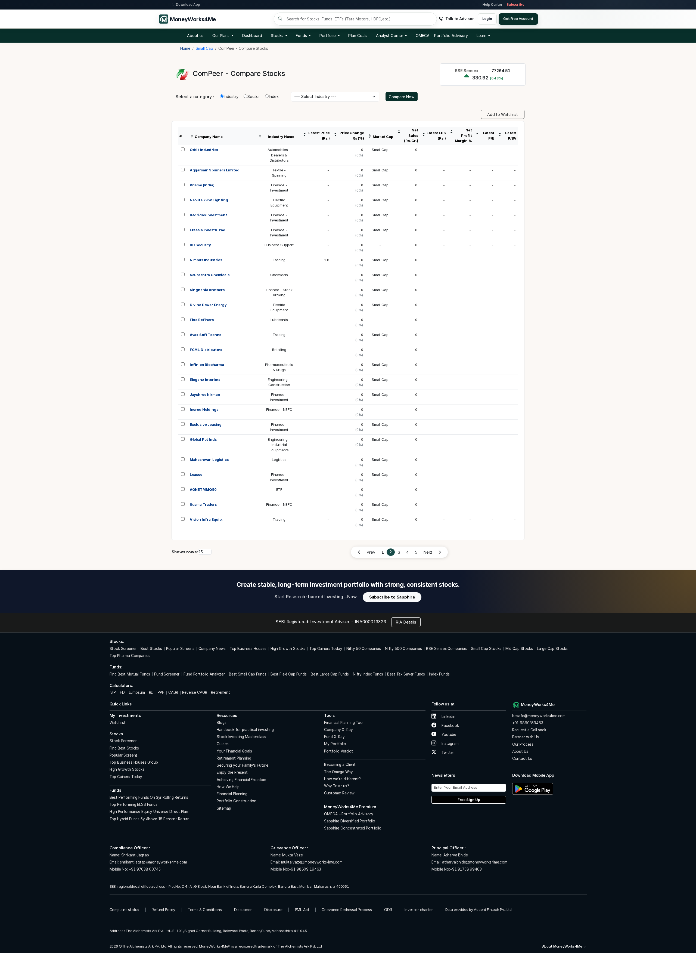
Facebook (449, 725)
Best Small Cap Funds (247, 674)
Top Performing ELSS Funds (133, 804)
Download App (188, 4)
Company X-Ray (338, 729)
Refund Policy (163, 910)
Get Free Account (518, 18)
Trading (279, 260)
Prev (370, 552)
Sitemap (224, 808)
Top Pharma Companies (130, 655)
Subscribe (515, 4)
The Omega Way (338, 772)
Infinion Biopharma (207, 364)
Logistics (279, 459)
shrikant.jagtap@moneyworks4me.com (153, 862)
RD (151, 692)
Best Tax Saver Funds (406, 674)
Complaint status (124, 910)
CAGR (173, 692)
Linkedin (447, 716)
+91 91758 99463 (466, 869)
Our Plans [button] (221, 35)
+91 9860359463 (527, 723)
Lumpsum (137, 692)
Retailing (279, 349)
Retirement (220, 692)
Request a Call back (529, 730)
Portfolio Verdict (338, 751)
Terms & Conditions (205, 910)
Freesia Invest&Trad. (208, 230)
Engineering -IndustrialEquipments (279, 444)
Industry (230, 96)
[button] (442, 35)
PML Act (302, 910)
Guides (222, 744)
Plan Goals (357, 35)
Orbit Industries (204, 149)
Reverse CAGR (194, 692)
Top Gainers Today (325, 648)
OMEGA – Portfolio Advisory (348, 814)
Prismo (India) (202, 185)
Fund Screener (166, 674)
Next (427, 552)
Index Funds (439, 674)
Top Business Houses (248, 648)
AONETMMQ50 (203, 489)
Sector (253, 96)
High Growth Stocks (288, 648)
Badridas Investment (208, 215)
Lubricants (279, 319)
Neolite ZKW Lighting (209, 200)
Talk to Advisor (459, 18)
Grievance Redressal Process (347, 910)
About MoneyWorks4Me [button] (562, 946)
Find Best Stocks (124, 748)
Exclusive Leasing (206, 424)
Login (487, 18)
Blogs (221, 722)
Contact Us (522, 758)
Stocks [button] (277, 35)
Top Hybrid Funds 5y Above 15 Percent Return (150, 819)
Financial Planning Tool (343, 722)
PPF (161, 692)
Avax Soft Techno (206, 334)
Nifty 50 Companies (363, 648)
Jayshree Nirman (205, 394)
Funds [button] (301, 35)
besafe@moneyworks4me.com (539, 716)
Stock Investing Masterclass (241, 737)
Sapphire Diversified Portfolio (349, 821)
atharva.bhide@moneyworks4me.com (474, 862)
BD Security (200, 245)
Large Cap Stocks (552, 648)
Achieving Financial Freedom (241, 780)
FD (122, 692)
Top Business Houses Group (134, 762)
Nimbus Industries (206, 260)
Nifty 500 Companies (403, 648)
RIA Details (406, 622)
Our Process (522, 744)
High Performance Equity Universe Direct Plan (149, 811)
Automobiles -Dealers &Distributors (279, 154)
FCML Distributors (206, 349)
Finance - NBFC (279, 409)
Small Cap (380, 149)
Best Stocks (151, 648)
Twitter (447, 752)
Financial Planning (232, 794)
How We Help (228, 787)
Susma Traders (203, 504)
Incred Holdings (204, 409)
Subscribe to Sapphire (392, 597)
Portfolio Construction (236, 801)
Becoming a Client (339, 764)
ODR (388, 910)
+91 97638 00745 (144, 869)
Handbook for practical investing (245, 729)
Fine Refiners (202, 319)
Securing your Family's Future (242, 765)
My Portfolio (335, 744)
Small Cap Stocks (486, 648)
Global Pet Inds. (204, 439)
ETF (279, 489)
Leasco (196, 474)
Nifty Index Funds (368, 674)
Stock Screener (123, 648)
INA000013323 (370, 621)
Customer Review (339, 793)
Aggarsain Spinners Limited (215, 170)
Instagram (449, 743)
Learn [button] (481, 35)
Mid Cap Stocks (519, 648)
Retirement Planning (234, 758)
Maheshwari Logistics (209, 459)
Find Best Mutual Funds (130, 674)
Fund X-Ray (334, 737)
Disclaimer (243, 910)
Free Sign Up (469, 799)
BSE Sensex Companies (446, 648)
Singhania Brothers (207, 290)
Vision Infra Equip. (206, 519)
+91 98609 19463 (305, 869)
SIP (113, 692)
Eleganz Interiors (205, 379)
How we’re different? (342, 779)
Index (274, 96)
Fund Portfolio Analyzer (204, 674)
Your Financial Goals (234, 751)
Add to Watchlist (502, 114)
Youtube (448, 734)
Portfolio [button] (327, 35)
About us (195, 35)
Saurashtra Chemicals (209, 275)
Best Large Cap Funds (330, 674)
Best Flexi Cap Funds (289, 674)
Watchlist (118, 722)
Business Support (279, 245)
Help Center (492, 4)
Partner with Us (525, 737)
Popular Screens (180, 648)
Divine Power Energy (208, 305)
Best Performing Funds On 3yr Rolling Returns (149, 797)
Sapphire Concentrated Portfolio (352, 828)
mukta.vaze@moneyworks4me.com (312, 862)
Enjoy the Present (232, 772)
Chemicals (279, 275)
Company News (212, 648)
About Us (520, 751)
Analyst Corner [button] (389, 35)
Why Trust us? (336, 786)
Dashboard (252, 35)
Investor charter (419, 910)
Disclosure (273, 910)
